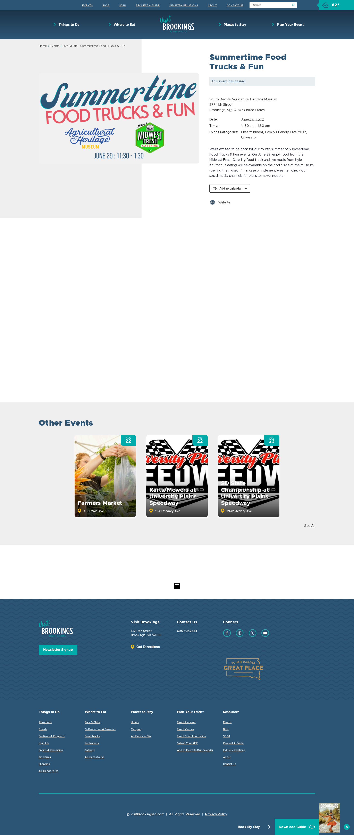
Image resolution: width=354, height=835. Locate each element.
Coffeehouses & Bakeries (100, 729)
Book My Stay (249, 827)
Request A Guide (148, 5)
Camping (136, 729)
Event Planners (186, 722)
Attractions (45, 722)
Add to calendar (230, 188)
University (249, 137)
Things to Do (68, 24)
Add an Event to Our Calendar (195, 750)
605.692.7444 (187, 631)
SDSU (122, 5)
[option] (119, 118)
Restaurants (92, 743)
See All (309, 525)
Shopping (44, 764)
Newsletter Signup (58, 649)
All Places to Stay (141, 736)
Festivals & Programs (52, 736)
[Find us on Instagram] (240, 635)
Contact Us (235, 5)
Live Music (70, 46)
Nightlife (44, 743)
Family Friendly (276, 132)
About (212, 5)
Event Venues (185, 729)
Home (43, 46)
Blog (106, 5)
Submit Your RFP (187, 743)
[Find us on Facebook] (227, 635)
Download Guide (293, 827)
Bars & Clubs (92, 722)
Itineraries (45, 757)
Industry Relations (183, 5)
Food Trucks (92, 736)
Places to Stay (234, 24)
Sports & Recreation (51, 750)
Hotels (135, 722)
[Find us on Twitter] (252, 635)
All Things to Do (48, 771)
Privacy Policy (216, 814)
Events (87, 5)
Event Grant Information (191, 736)
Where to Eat (124, 24)
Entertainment (252, 132)
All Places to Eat (94, 757)
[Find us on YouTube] (265, 635)
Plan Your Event (290, 24)
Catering (90, 750)
